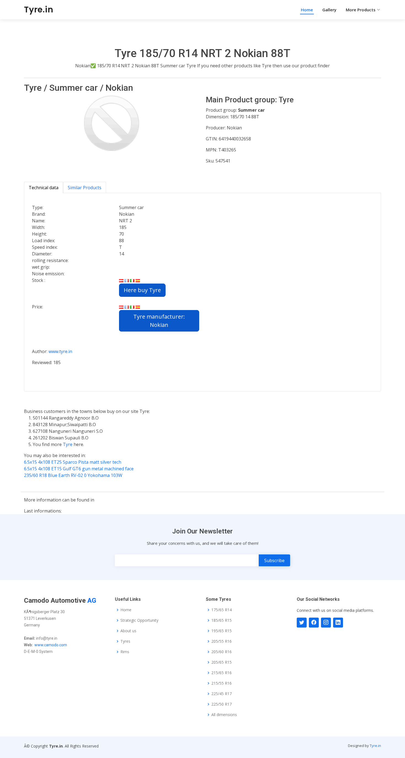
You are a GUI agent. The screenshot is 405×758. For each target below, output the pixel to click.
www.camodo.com (50, 645)
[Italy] (132, 280)
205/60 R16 (221, 652)
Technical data (43, 188)
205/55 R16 (221, 641)
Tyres (125, 641)
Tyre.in (38, 9)
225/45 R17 (221, 694)
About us (128, 631)
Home (307, 9)
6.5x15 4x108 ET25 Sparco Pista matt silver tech (72, 462)
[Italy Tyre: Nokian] (132, 307)
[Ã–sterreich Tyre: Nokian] (121, 307)
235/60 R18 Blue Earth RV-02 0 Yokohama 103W (73, 475)
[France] (127, 280)
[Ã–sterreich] (121, 280)
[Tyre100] (326, 623)
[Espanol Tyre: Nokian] (138, 307)
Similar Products (84, 188)
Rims (124, 652)
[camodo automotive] (314, 623)
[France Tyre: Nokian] (127, 307)
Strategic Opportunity (139, 620)
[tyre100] (302, 623)
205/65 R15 (221, 662)
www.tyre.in (60, 351)
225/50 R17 (221, 704)
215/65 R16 (221, 673)
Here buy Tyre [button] (142, 290)
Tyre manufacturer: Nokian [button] (159, 321)
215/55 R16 (221, 683)
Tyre (68, 444)
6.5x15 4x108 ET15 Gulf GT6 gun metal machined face (79, 469)
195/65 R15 (221, 631)
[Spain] (138, 280)
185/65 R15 (221, 620)
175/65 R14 (221, 610)
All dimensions (224, 715)
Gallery (329, 9)
